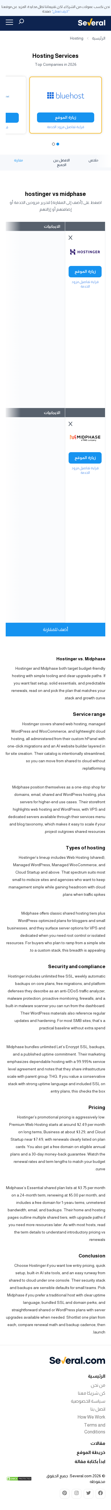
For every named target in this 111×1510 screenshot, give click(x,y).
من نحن (98, 1385)
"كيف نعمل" (60, 11)
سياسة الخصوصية (88, 1401)
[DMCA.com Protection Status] (19, 1478)
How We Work (91, 1417)
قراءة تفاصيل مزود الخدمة (65, 127)
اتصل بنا (98, 1409)
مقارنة (18, 160)
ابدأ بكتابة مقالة (90, 1461)
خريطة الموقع (91, 1452)
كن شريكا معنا (91, 1393)
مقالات (98, 1443)
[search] (21, 21)
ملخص (93, 160)
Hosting (76, 38)
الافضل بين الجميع (61, 162)
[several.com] (91, 22)
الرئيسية (98, 38)
